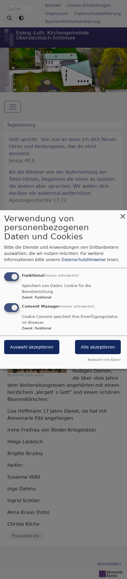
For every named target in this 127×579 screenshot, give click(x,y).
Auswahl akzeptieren (31, 347)
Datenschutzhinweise (83, 259)
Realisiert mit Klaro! (104, 360)
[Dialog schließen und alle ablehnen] (122, 214)
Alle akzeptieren (98, 347)
